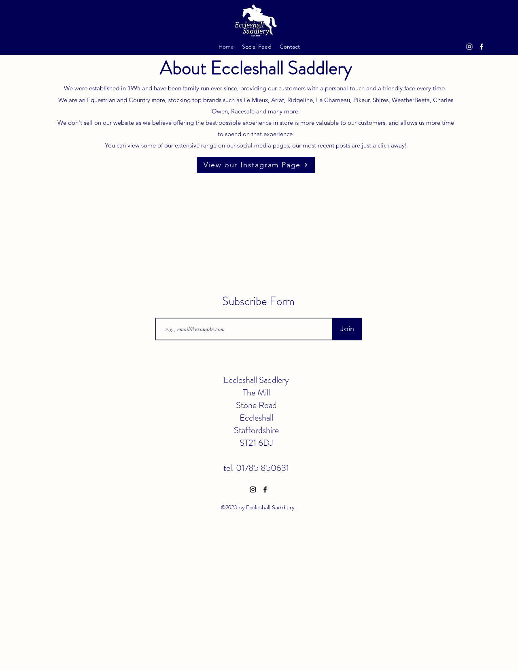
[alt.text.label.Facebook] (482, 47)
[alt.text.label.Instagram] (469, 47)
